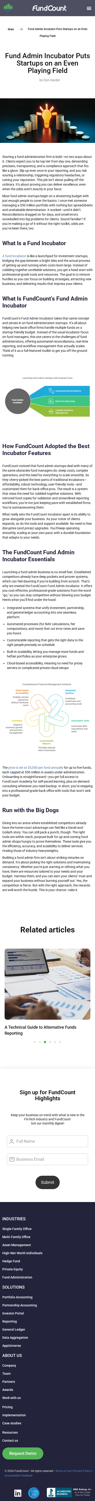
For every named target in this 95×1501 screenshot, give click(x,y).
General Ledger (13, 1329)
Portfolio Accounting (17, 1297)
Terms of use (63, 1471)
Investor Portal (13, 1313)
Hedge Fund (11, 1261)
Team (6, 1373)
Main (11, 29)
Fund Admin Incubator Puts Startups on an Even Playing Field (47, 63)
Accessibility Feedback (19, 1475)
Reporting (9, 1321)
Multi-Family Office (16, 1237)
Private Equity (12, 1269)
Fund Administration (17, 1277)
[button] (89, 8)
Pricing (7, 1407)
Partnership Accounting (19, 1305)
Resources (10, 1432)
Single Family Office (17, 1229)
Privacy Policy (82, 1471)
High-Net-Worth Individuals (22, 1253)
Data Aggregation (15, 1337)
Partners (8, 1381)
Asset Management (16, 1245)
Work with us (11, 1398)
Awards (7, 1390)
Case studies (11, 1423)
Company (9, 1365)
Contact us (10, 1440)
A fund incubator (14, 256)
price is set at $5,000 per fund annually (35, 767)
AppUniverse (11, 1345)
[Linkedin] (18, 1493)
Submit (47, 1182)
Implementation (14, 1415)
